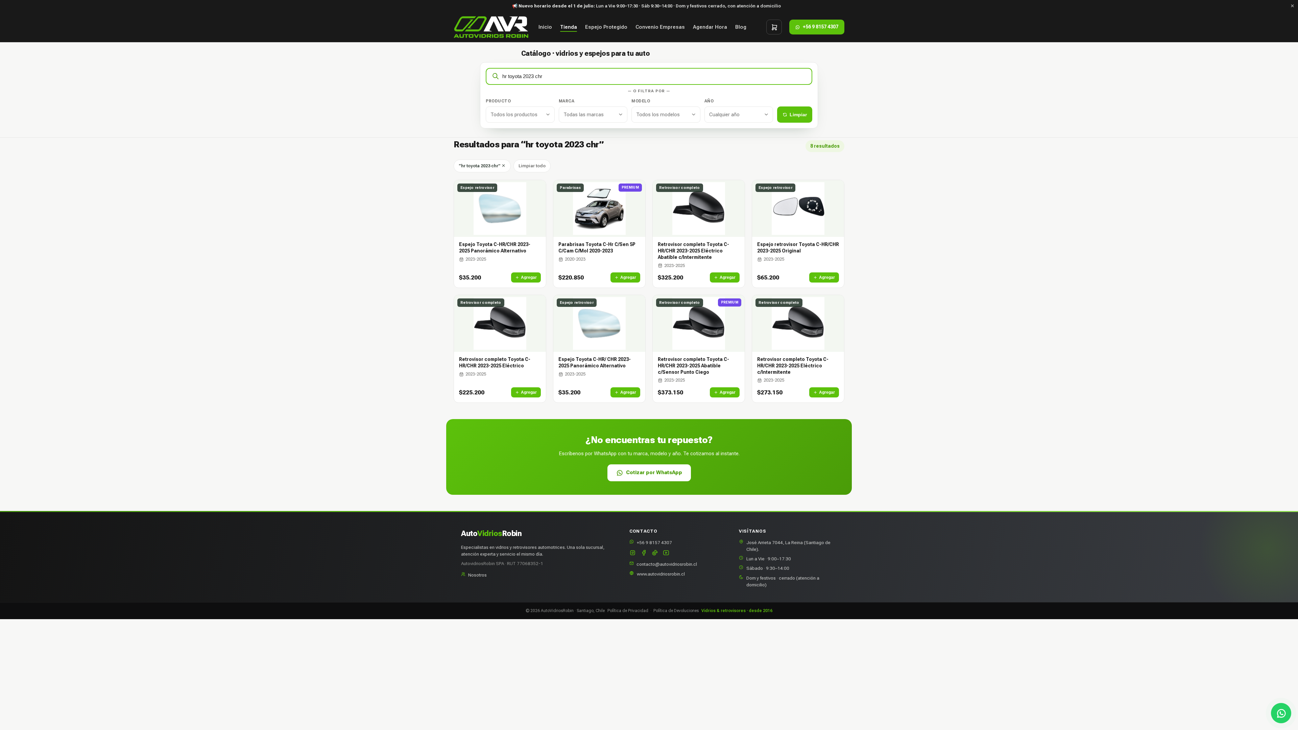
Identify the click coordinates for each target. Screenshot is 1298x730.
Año (709, 101)
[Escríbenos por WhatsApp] (1281, 713)
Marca (567, 101)
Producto (498, 101)
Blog (740, 27)
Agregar (529, 277)
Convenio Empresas (660, 27)
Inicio (545, 27)
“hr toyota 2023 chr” (480, 165)
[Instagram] (632, 553)
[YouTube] (666, 553)
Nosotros (477, 575)
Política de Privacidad (627, 610)
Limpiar (798, 114)
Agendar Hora (710, 27)
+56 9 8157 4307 (654, 542)
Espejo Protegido (606, 27)
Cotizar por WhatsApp (654, 472)
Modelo (640, 101)
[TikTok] (655, 553)
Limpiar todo (532, 165)
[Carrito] (774, 27)
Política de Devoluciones (676, 610)
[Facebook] (644, 553)
